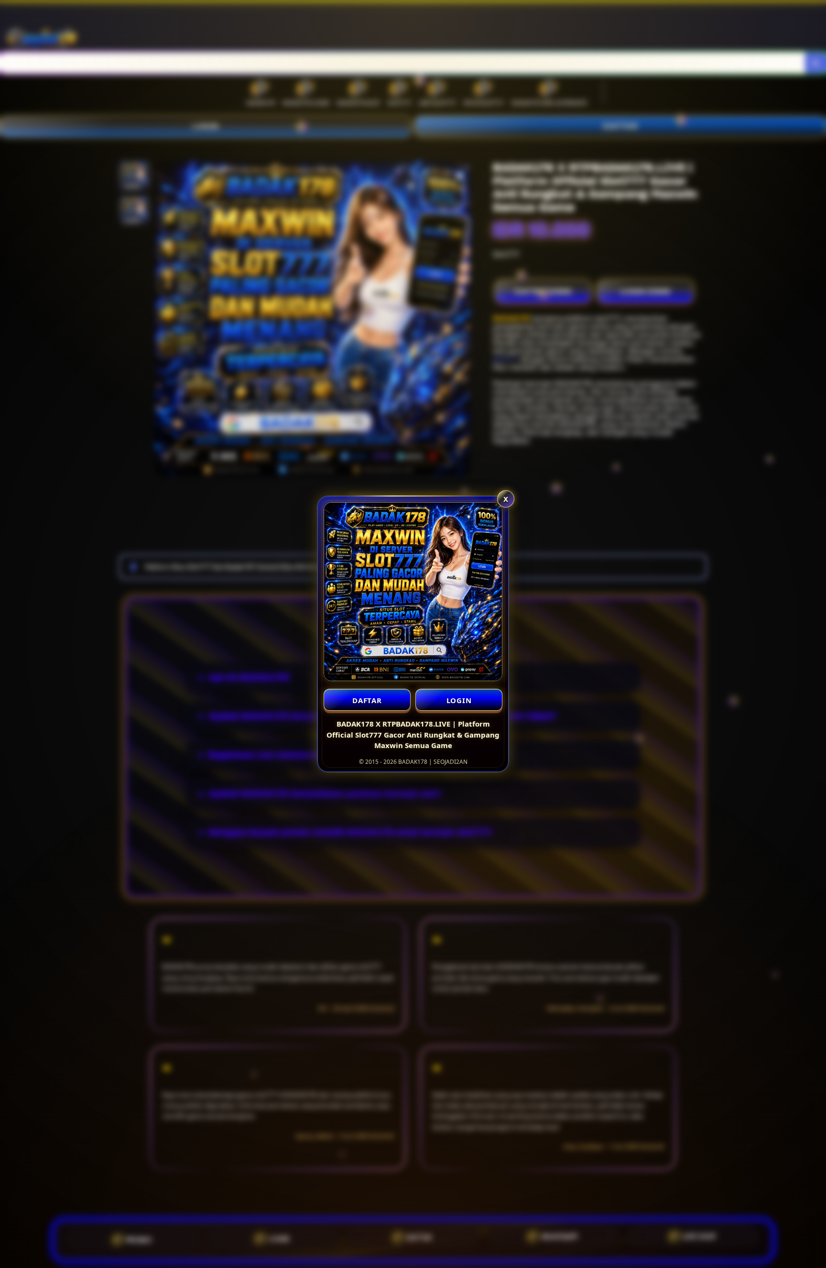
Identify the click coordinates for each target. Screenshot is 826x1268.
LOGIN (459, 700)
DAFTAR (367, 700)
